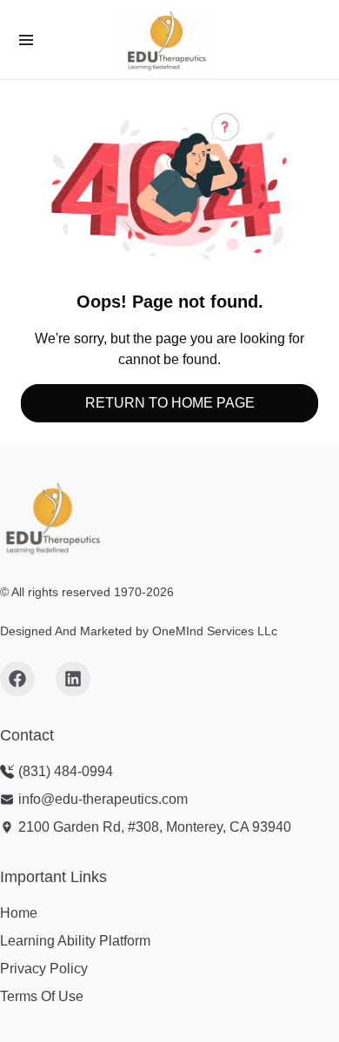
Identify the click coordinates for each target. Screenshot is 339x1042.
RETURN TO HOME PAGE (170, 402)
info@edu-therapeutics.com (103, 799)
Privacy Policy (44, 968)
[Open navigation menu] (26, 40)
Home (18, 913)
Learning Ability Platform (75, 940)
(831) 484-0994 (65, 771)
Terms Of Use (41, 996)
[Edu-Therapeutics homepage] (52, 517)
